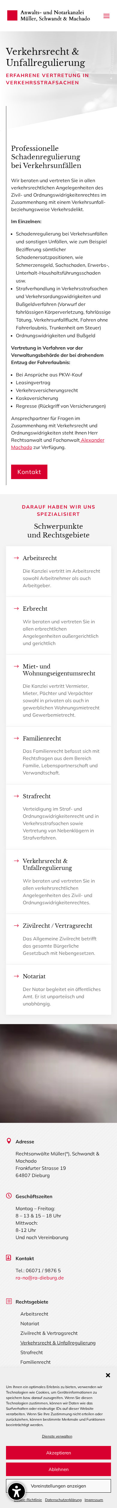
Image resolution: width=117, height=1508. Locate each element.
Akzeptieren (58, 1453)
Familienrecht (35, 1362)
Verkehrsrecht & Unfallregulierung (58, 1343)
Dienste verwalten (57, 1436)
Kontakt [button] (29, 471)
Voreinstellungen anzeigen (58, 1486)
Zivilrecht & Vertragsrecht (49, 1333)
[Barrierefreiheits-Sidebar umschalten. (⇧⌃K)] (17, 1491)
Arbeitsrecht (34, 1314)
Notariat (29, 1323)
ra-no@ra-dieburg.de (40, 1278)
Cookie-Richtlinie (28, 1499)
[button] (108, 1375)
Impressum (94, 1499)
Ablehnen (59, 1469)
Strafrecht (31, 1352)
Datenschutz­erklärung (63, 1499)
